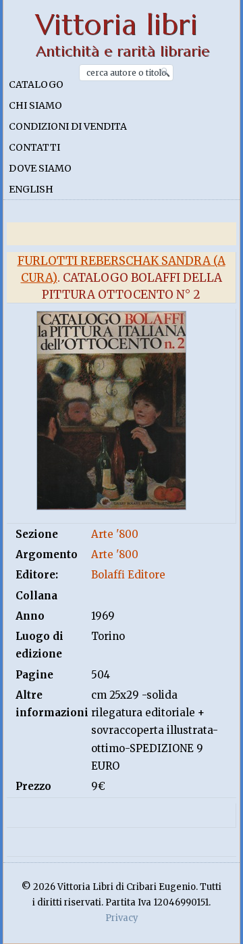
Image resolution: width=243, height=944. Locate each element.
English (31, 189)
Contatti (34, 147)
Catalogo (36, 84)
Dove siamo (40, 168)
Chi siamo (35, 105)
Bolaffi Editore (128, 574)
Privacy (121, 918)
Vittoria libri (116, 25)
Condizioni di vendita (68, 126)
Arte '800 (114, 534)
